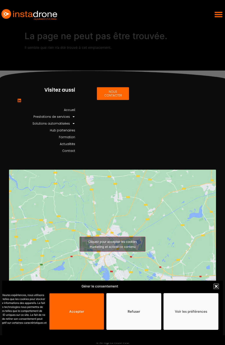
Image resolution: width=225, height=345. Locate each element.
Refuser (134, 311)
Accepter (76, 311)
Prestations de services (51, 116)
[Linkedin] (19, 100)
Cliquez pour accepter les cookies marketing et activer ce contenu (112, 244)
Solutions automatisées (51, 123)
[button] (216, 286)
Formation (67, 137)
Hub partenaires (62, 130)
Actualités (67, 144)
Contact (68, 151)
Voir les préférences (191, 311)
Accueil (69, 110)
